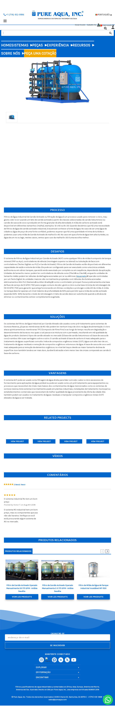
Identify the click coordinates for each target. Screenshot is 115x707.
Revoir (23, 485)
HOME (6, 45)
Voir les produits (22, 597)
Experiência (58, 45)
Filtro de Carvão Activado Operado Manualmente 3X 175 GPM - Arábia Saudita (21, 588)
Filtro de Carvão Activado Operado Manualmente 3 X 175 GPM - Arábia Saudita (57, 588)
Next (107, 551)
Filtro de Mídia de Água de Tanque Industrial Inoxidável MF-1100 (93, 586)
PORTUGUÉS (105, 14)
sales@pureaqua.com (58, 699)
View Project (17, 441)
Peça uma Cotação (40, 53)
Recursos (81, 45)
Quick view (22, 570)
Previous (102, 551)
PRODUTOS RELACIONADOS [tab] (18, 551)
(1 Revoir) (17, 485)
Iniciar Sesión (80, 25)
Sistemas (19, 45)
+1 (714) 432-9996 (15, 14)
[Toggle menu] (5, 21)
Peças (37, 45)
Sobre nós (10, 53)
